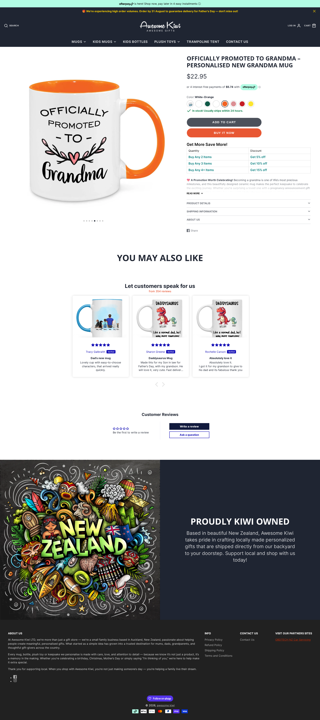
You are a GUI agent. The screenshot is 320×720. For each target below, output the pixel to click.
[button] (84, 221)
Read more (193, 193)
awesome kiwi (166, 705)
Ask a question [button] (189, 434)
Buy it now (224, 133)
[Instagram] (15, 680)
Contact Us (237, 42)
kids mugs (102, 42)
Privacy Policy (213, 639)
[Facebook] (15, 677)
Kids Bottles (135, 42)
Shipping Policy (214, 650)
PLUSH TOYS (165, 42)
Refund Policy (213, 645)
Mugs (77, 42)
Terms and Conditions (218, 655)
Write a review (189, 426)
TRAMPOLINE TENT (203, 42)
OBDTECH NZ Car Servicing (293, 639)
